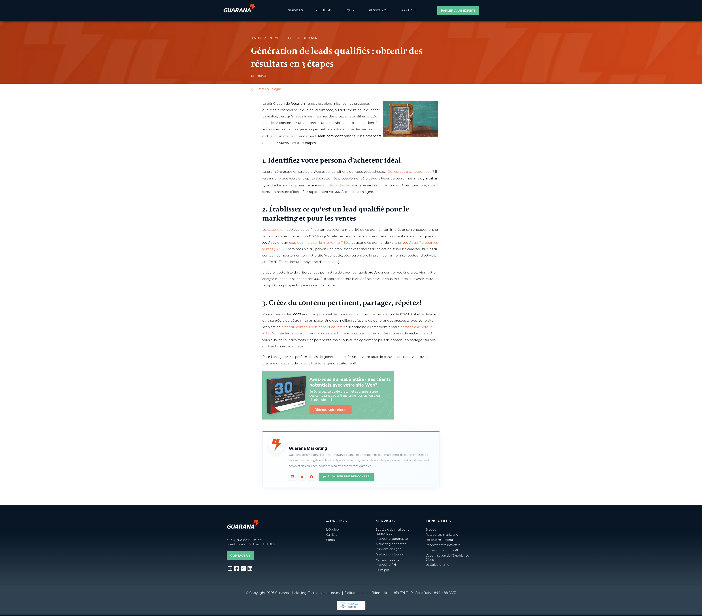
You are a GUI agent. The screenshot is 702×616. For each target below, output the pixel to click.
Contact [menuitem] (409, 10)
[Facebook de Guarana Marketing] (311, 476)
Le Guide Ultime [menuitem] (437, 564)
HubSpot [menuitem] (382, 570)
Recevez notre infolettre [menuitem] (443, 545)
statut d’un (280, 229)
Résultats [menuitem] (324, 10)
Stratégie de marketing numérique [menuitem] (393, 531)
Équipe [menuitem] (350, 10)
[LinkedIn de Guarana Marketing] (292, 476)
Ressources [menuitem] (379, 10)
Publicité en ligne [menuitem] (388, 549)
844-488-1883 (445, 593)
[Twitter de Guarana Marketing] (302, 476)
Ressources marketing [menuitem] (442, 534)
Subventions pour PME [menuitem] (442, 550)
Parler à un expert (458, 10)
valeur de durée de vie (336, 185)
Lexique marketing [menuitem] (439, 540)
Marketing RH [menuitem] (386, 564)
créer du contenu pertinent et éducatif (313, 327)
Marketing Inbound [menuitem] (390, 554)
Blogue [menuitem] (431, 529)
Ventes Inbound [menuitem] (387, 559)
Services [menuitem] (295, 10)
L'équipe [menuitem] (332, 529)
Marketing (258, 76)
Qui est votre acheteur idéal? (410, 171)
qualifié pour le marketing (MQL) (320, 242)
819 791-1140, (404, 593)
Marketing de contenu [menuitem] (392, 544)
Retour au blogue (269, 89)
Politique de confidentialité (367, 593)
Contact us (240, 555)
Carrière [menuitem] (331, 534)
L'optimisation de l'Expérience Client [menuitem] (447, 557)
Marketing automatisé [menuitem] (392, 539)
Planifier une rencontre (348, 476)
